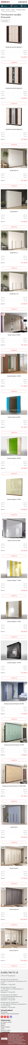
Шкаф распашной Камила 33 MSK (14, 745)
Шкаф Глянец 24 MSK (14, 417)
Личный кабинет (7, 1010)
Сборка (3, 1025)
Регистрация (4, 1012)
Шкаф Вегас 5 (14, 252)
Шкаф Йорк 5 (14, 211)
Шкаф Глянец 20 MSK (14, 540)
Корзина (16, 6)
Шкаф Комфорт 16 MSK (14, 621)
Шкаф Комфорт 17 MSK (14, 580)
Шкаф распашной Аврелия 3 (14, 129)
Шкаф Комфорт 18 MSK (14, 662)
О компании (5, 1032)
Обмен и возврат (5, 1027)
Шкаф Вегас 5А (14, 293)
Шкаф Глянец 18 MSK (14, 335)
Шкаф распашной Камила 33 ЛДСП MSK (14, 786)
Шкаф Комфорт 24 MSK (14, 376)
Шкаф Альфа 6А (14, 909)
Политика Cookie (21, 1043)
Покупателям (5, 1020)
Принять (4, 1038)
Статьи (2, 1028)
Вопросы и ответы (5, 1030)
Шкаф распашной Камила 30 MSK (14, 703)
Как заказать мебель (6, 1022)
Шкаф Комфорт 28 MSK (14, 458)
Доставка (3, 1023)
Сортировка (5, 21)
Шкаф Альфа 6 (14, 868)
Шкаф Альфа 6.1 (14, 950)
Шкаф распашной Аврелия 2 (14, 88)
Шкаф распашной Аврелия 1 (14, 47)
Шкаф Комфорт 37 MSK (14, 499)
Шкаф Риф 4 (14, 827)
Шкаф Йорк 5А (14, 170)
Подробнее (14, 62)
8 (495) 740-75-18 (22, 1)
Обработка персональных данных (10, 1013)
